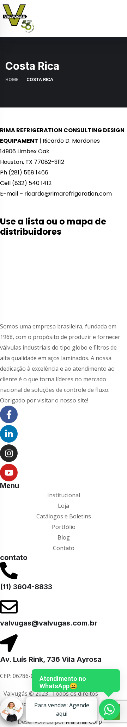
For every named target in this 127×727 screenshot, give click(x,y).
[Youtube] (9, 472)
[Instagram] (9, 453)
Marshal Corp (84, 722)
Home (11, 79)
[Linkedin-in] (9, 434)
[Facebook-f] (9, 414)
